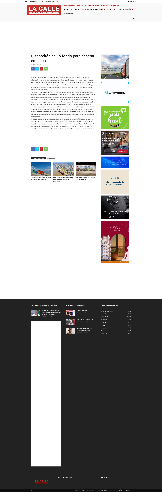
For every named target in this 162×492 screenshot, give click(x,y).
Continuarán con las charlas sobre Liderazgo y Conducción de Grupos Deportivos (51, 312)
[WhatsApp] (46, 68)
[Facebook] (128, 1)
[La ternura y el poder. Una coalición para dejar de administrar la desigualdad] (63, 169)
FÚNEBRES (107, 490)
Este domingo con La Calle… (85, 319)
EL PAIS (113, 490)
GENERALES (100, 490)
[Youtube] (136, 1)
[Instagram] (131, 1)
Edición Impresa (82, 310)
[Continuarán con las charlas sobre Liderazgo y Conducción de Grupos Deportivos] (35, 313)
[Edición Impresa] (70, 313)
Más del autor (51, 158)
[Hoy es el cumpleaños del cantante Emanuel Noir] (70, 331)
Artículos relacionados (38, 158)
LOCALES (77, 490)
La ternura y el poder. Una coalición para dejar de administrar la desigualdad (63, 179)
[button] (134, 19)
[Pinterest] (41, 68)
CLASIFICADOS (127, 490)
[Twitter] (133, 1)
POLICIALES (85, 490)
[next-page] (35, 185)
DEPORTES (92, 490)
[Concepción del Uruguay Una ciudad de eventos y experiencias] (41, 169)
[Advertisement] (81, 35)
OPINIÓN (119, 490)
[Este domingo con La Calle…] (70, 322)
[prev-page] (32, 185)
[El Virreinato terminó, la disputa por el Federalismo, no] (86, 169)
